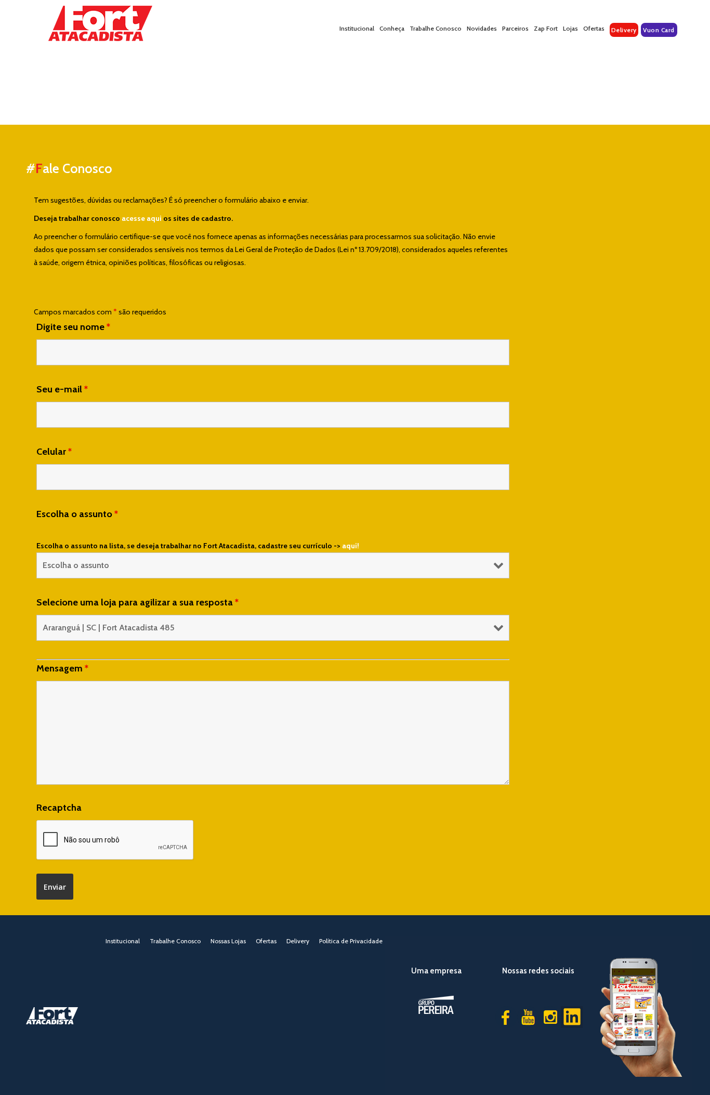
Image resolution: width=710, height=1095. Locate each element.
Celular (54, 451)
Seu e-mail (62, 389)
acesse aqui (142, 218)
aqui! (350, 545)
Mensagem (62, 668)
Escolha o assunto (77, 514)
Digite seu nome (73, 327)
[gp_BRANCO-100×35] (436, 1005)
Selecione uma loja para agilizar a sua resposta (137, 602)
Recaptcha (59, 807)
